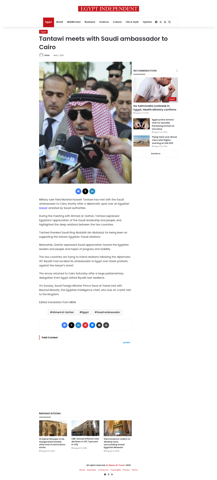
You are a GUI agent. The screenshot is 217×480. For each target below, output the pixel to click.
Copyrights (115, 469)
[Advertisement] (85, 376)
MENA (47, 55)
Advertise (91, 469)
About (82, 469)
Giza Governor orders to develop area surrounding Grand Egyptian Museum (117, 443)
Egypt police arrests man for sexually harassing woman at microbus (163, 124)
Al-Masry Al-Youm (115, 465)
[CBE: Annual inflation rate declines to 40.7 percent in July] (85, 428)
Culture (117, 21)
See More (155, 153)
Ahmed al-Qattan (63, 312)
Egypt (48, 21)
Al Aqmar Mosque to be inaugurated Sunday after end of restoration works (52, 443)
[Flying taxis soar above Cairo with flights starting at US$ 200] (141, 141)
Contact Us (103, 469)
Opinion (147, 21)
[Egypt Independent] (108, 9)
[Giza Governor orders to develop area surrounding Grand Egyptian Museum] (118, 428)
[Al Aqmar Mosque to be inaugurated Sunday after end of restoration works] (53, 428)
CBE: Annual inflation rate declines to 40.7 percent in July (85, 441)
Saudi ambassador (108, 312)
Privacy (126, 469)
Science (104, 21)
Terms (135, 469)
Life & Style (132, 21)
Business (90, 21)
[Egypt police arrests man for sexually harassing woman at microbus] (141, 123)
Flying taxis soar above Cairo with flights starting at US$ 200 (164, 140)
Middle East (74, 21)
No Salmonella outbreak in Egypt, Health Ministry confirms (154, 107)
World (59, 21)
